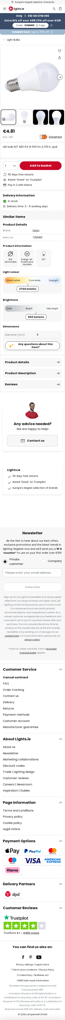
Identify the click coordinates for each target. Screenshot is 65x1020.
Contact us (11, 696)
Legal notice (11, 829)
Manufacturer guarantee (20, 727)
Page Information (19, 802)
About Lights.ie (17, 739)
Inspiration (10, 790)
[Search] (54, 8)
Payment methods (16, 715)
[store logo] (18, 8)
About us (9, 747)
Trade (7, 772)
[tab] (32, 698)
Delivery (8, 702)
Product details (17, 362)
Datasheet (55, 137)
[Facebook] (25, 957)
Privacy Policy (46, 969)
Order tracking (13, 690)
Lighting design (24, 772)
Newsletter (11, 753)
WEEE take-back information (33, 980)
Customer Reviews (20, 907)
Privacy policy (13, 817)
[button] (8, 117)
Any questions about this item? (35, 345)
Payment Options (19, 841)
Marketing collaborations (21, 759)
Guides (25, 790)
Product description (20, 373)
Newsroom (24, 784)
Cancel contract (15, 677)
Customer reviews (16, 778)
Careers (8, 784)
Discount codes (14, 766)
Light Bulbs (13, 40)
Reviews (11, 384)
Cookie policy (12, 823)
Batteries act (42, 975)
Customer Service (19, 669)
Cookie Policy (25, 975)
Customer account (16, 721)
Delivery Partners (19, 884)
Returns (8, 708)
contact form (12, 635)
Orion (35, 230)
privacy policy (32, 639)
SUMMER (30, 25)
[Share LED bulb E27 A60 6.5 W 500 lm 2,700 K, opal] (59, 57)
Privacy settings (24, 964)
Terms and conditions (18, 810)
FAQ (6, 683)
